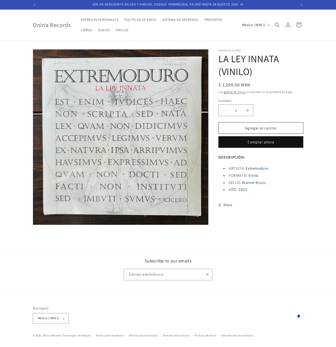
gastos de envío (234, 92)
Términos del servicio (176, 335)
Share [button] (227, 205)
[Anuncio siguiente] (301, 4)
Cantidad (224, 101)
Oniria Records (52, 335)
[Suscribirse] (206, 274)
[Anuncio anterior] (34, 4)
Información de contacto (237, 335)
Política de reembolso (110, 335)
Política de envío (205, 335)
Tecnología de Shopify (76, 335)
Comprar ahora (261, 142)
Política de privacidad (143, 335)
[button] (277, 24)
